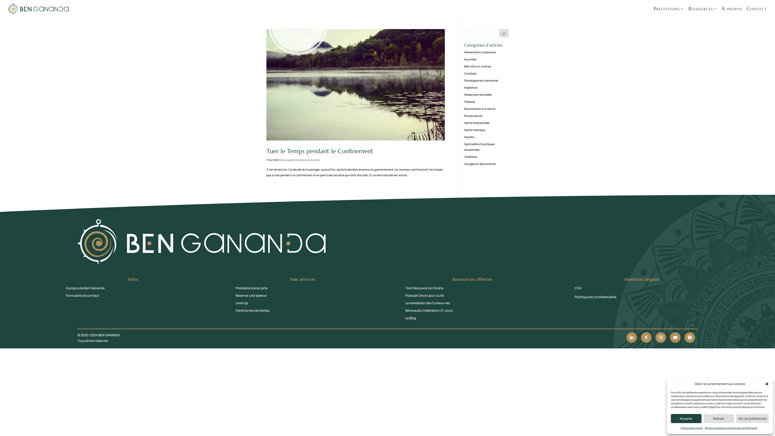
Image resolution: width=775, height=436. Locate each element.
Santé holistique (474, 130)
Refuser (718, 418)
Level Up (242, 303)
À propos (732, 9)
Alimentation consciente (480, 52)
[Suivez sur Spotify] (690, 337)
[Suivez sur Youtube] (675, 337)
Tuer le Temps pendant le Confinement (319, 151)
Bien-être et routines (477, 66)
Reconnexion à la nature (479, 109)
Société (315, 160)
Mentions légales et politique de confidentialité (731, 428)
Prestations (667, 9)
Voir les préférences (752, 418)
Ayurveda (470, 59)
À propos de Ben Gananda (85, 288)
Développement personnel (295, 160)
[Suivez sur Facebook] (646, 337)
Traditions (470, 157)
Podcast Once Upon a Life (424, 295)
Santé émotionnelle (476, 123)
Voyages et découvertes (480, 164)
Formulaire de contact (82, 295)
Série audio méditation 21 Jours (429, 310)
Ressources (700, 9)
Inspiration (471, 87)
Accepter (686, 418)
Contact (757, 9)
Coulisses (470, 73)
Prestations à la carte (252, 288)
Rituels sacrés (473, 116)
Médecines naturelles (478, 94)
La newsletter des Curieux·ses (427, 303)
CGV (578, 288)
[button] (767, 384)
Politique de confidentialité (595, 297)
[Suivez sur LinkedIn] (631, 337)
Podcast (469, 102)
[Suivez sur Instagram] (661, 337)
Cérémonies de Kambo (253, 310)
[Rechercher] (504, 33)
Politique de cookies (692, 428)
